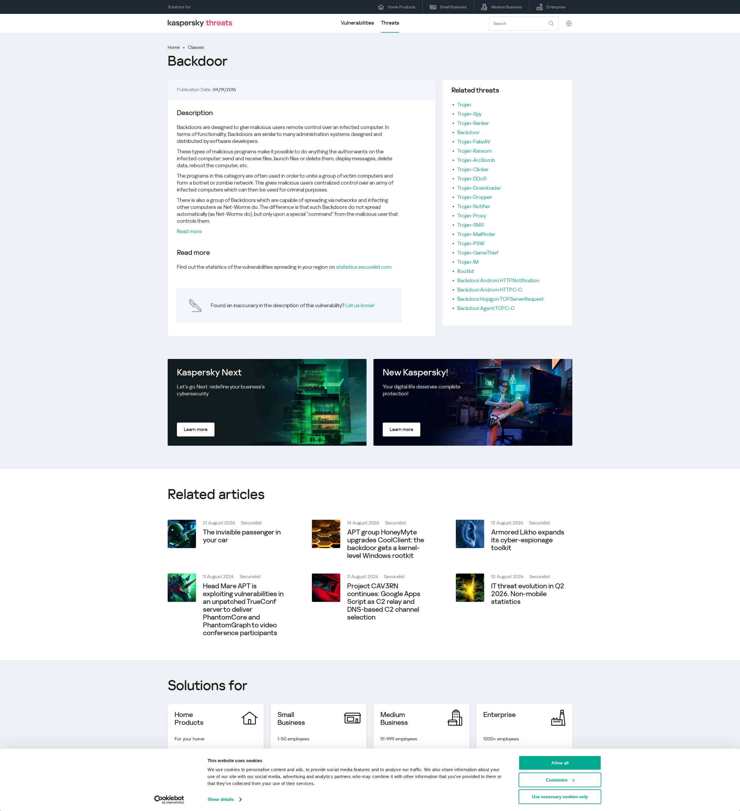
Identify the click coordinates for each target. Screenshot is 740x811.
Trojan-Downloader (479, 188)
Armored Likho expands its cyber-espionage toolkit (527, 540)
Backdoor (468, 132)
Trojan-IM (468, 262)
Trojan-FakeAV (474, 142)
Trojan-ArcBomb (476, 160)
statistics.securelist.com (364, 267)
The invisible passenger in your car (242, 536)
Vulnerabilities (357, 23)
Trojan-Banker (473, 123)
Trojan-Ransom (474, 151)
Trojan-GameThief (477, 253)
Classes (196, 47)
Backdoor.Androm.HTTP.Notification (498, 280)
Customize (556, 779)
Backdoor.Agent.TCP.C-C (486, 308)
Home (174, 47)
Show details (221, 799)
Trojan (464, 105)
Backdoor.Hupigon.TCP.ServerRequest (500, 299)
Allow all (560, 762)
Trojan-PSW (470, 243)
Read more (189, 231)
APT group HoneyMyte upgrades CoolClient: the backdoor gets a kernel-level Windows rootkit (385, 544)
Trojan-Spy (469, 114)
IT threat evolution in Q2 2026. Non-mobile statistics (527, 594)
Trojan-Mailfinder (476, 234)
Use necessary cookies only (560, 796)
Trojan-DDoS (471, 179)
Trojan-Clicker (473, 169)
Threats (390, 23)
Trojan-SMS (470, 225)
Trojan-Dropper (474, 197)
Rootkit (465, 271)
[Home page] (202, 23)
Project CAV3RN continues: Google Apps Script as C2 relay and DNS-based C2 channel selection (383, 601)
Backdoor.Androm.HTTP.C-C (489, 290)
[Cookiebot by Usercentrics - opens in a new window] (169, 799)
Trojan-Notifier (473, 206)
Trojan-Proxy (471, 216)
